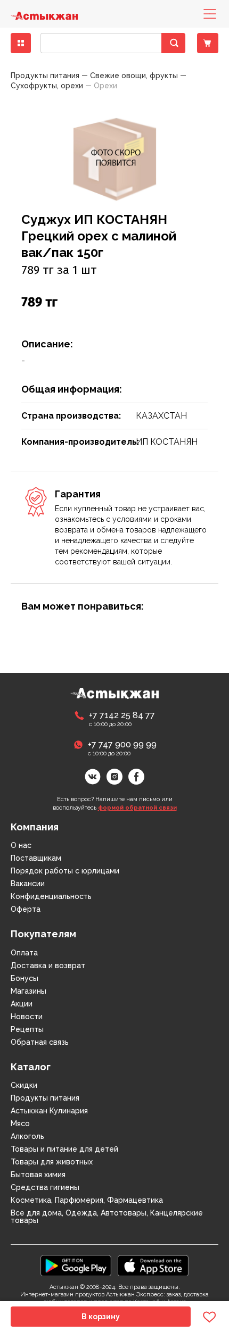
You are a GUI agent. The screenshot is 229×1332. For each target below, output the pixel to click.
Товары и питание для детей (64, 1149)
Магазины (28, 991)
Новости (27, 1016)
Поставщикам (36, 858)
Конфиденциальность (51, 896)
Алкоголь (27, 1136)
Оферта (25, 909)
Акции (21, 1004)
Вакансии (28, 883)
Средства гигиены (45, 1187)
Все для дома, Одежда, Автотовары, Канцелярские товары (107, 1216)
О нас (21, 845)
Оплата (24, 952)
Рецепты (27, 1029)
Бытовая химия (38, 1174)
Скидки (24, 1085)
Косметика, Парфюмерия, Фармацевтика (87, 1200)
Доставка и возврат (48, 965)
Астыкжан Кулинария (49, 1110)
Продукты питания (45, 1098)
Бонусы (24, 978)
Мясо (20, 1123)
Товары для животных (52, 1162)
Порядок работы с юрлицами (65, 871)
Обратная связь (40, 1042)
